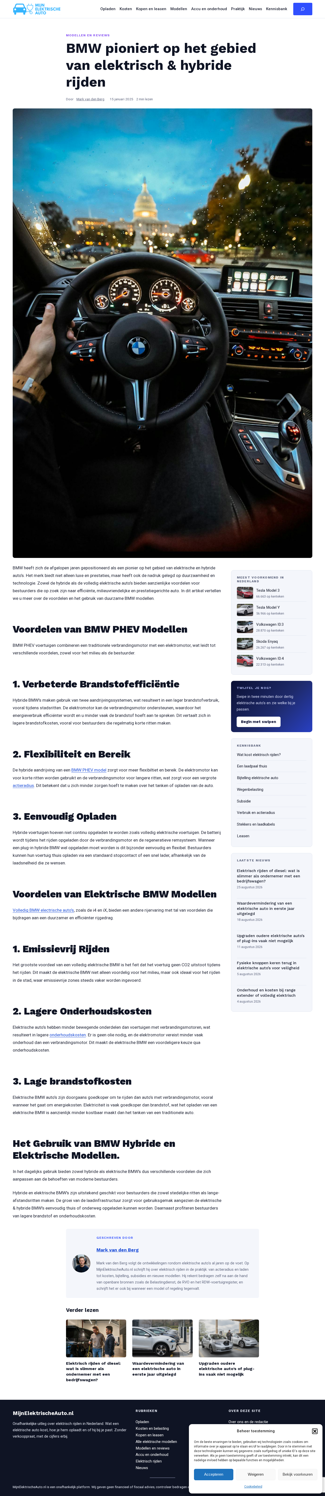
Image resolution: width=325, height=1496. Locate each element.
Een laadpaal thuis (252, 766)
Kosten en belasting (152, 1428)
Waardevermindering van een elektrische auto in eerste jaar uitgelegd (266, 908)
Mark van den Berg (90, 99)
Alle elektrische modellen (156, 1441)
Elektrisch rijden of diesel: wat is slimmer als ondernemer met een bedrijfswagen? (268, 875)
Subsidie (244, 801)
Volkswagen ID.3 (270, 624)
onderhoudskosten (68, 1034)
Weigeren (256, 1474)
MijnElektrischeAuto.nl (43, 1413)
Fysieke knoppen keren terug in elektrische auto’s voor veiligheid (268, 966)
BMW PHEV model (88, 770)
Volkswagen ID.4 (270, 658)
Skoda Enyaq (267, 641)
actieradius (23, 785)
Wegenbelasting (250, 789)
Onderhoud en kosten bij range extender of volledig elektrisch (266, 993)
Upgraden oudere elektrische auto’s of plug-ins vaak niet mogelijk (270, 938)
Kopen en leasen (150, 1435)
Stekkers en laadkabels (256, 824)
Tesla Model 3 (268, 590)
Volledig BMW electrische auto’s (43, 910)
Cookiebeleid (253, 1486)
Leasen (243, 836)
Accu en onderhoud (152, 1454)
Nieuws (142, 1468)
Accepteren (213, 1474)
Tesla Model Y (268, 607)
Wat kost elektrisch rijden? (259, 754)
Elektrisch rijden (149, 1461)
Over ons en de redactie (248, 1422)
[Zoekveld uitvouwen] (302, 9)
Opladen (142, 1422)
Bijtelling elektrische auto (257, 778)
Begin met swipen (258, 721)
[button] (314, 1431)
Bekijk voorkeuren (298, 1474)
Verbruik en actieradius (256, 812)
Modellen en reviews (88, 35)
